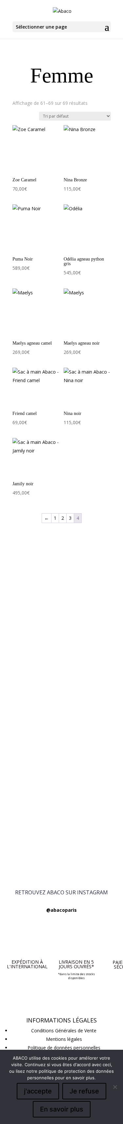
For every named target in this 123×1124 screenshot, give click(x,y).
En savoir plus (61, 1109)
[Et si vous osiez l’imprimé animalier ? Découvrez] (61, 581)
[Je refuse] (115, 1087)
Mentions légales (64, 1039)
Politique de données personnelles (64, 1047)
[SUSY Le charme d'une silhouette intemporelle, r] (61, 771)
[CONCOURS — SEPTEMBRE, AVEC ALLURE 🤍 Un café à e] (61, 678)
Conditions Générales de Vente (63, 1030)
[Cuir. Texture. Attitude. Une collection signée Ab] (61, 825)
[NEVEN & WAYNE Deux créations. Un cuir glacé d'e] (61, 798)
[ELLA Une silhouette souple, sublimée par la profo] (61, 855)
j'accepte (38, 1091)
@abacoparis (61, 910)
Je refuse (84, 1091)
